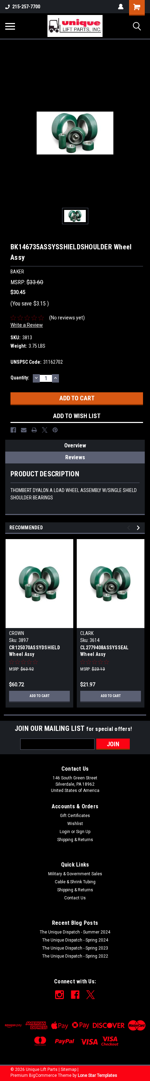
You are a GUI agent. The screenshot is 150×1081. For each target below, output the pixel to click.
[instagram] (59, 994)
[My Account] (120, 6)
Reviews (75, 457)
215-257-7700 (26, 6)
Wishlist (75, 823)
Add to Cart (40, 696)
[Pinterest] (55, 430)
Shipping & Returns (75, 839)
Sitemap (68, 1069)
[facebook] (75, 994)
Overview (75, 445)
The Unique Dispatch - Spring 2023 (75, 948)
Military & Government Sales (75, 873)
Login (65, 831)
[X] (44, 430)
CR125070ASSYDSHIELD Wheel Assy (34, 651)
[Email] (24, 430)
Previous (129, 527)
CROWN (16, 633)
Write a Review (26, 325)
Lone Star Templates (97, 1075)
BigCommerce (43, 1075)
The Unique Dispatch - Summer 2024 (75, 932)
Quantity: (19, 377)
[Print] (34, 430)
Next (139, 527)
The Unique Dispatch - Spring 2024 (75, 940)
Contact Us (75, 897)
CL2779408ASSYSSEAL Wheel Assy (104, 651)
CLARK (86, 633)
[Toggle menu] (10, 26)
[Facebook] (13, 430)
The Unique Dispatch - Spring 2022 (75, 956)
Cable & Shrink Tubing (75, 881)
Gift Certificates (75, 815)
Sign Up (83, 831)
